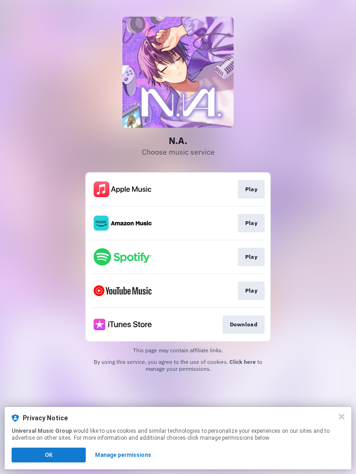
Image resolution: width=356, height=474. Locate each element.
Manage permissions (123, 455)
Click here (242, 361)
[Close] (341, 416)
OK (48, 455)
